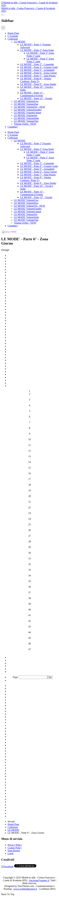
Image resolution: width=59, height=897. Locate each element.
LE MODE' (20, 41)
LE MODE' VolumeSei (25, 115)
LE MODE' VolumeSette (26, 118)
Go (50, 677)
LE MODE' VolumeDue (26, 104)
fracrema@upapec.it (39, 880)
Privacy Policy (15, 845)
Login (11, 853)
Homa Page (13, 824)
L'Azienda (13, 36)
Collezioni (13, 38)
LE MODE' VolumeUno (26, 101)
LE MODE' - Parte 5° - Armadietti (37, 70)
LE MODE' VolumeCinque (27, 112)
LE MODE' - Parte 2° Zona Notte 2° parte (40, 60)
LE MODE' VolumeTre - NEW (29, 107)
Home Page (13, 33)
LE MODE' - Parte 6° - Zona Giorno (38, 73)
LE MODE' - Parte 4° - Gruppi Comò (39, 67)
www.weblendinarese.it (25, 889)
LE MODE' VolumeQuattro (28, 109)
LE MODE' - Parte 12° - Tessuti (36, 98)
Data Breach (14, 850)
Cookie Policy (15, 847)
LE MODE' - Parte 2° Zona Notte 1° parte (40, 54)
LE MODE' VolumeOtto (26, 121)
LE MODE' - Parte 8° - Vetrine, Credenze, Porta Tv (36, 80)
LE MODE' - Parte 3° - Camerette (37, 64)
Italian (13, 232)
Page (15, 677)
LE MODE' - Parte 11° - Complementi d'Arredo (32, 94)
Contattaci (13, 126)
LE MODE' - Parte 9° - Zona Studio (38, 84)
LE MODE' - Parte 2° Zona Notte (37, 50)
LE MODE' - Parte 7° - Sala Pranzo (38, 75)
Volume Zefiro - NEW (25, 124)
